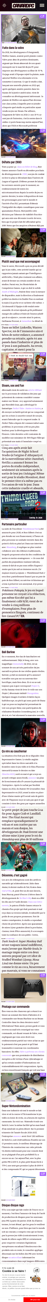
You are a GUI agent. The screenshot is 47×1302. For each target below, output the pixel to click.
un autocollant (15, 1257)
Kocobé (3, 157)
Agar (3, 42)
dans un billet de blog (27, 167)
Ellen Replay (5, 324)
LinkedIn (25, 327)
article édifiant (35, 390)
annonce (32, 778)
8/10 (25, 601)
